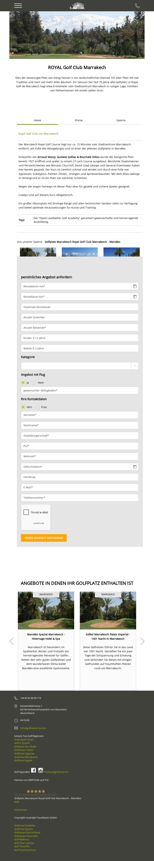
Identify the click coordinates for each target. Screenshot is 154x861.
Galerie (120, 120)
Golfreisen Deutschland (27, 832)
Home (37, 120)
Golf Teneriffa (21, 846)
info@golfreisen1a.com (33, 728)
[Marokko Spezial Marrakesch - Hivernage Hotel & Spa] (46, 610)
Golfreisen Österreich (26, 836)
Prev (11, 641)
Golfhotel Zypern (23, 829)
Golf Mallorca (21, 839)
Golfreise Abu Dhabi (25, 746)
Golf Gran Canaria (24, 843)
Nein (41, 382)
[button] (20, 35)
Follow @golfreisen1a (56, 772)
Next (142, 641)
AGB (16, 801)
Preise (79, 120)
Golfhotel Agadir (23, 760)
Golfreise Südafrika (24, 825)
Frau (44, 407)
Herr (29, 407)
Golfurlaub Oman (24, 739)
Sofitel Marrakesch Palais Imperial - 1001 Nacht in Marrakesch (108, 636)
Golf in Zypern (22, 743)
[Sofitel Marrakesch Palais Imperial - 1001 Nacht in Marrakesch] (108, 610)
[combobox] (80, 366)
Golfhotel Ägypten (24, 753)
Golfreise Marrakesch (26, 757)
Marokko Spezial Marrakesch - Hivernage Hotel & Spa (46, 636)
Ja (28, 382)
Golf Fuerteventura (24, 850)
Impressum (20, 809)
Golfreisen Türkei (23, 750)
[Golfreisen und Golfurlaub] (76, 5)
